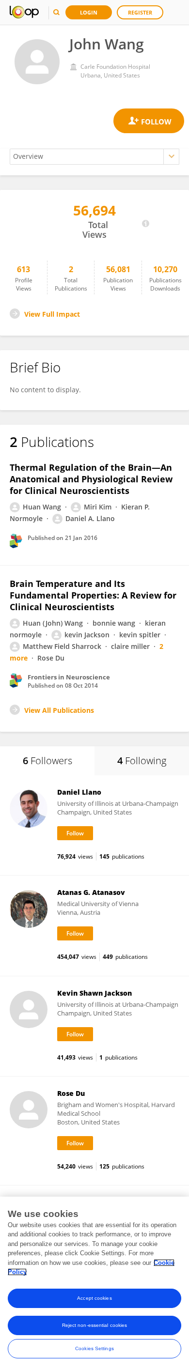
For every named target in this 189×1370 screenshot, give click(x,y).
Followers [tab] (47, 760)
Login (88, 12)
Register (140, 12)
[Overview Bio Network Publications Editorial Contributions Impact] (94, 157)
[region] (94, 1283)
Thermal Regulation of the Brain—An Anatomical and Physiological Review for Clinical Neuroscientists (91, 479)
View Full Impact (52, 314)
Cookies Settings (94, 1348)
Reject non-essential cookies (94, 1325)
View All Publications (59, 710)
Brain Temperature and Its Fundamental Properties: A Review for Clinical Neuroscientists (93, 595)
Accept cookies (94, 1298)
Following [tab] (141, 760)
